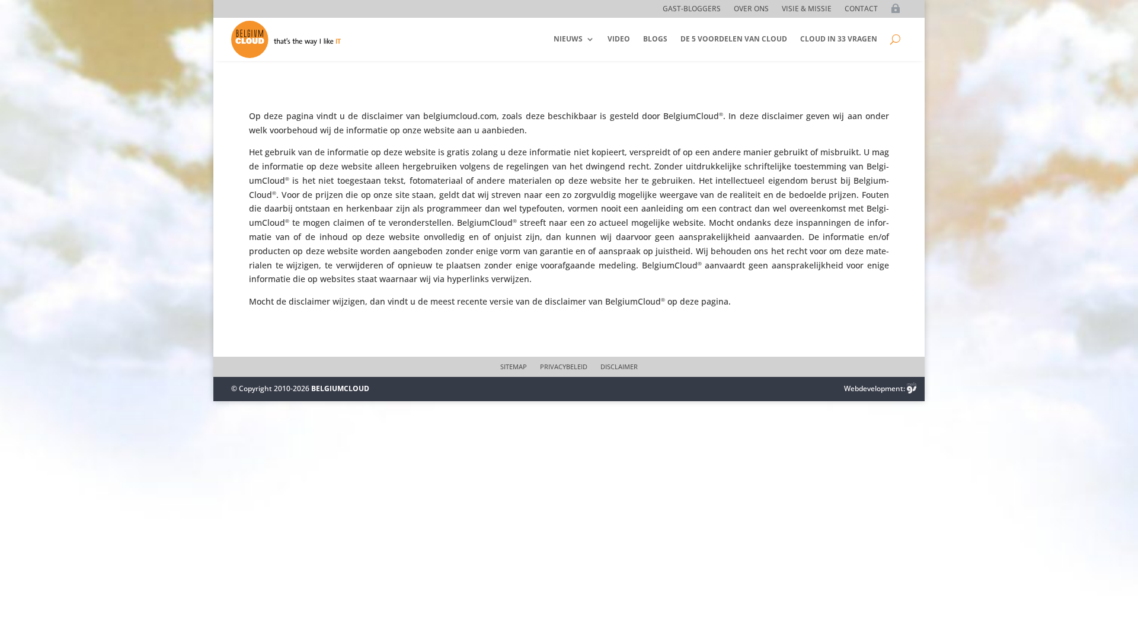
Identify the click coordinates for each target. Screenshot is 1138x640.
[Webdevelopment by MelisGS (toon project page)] (911, 388)
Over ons (751, 9)
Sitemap (513, 367)
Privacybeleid (563, 367)
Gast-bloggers (692, 9)
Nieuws (568, 39)
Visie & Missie (807, 9)
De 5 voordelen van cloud (733, 39)
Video (619, 39)
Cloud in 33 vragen (838, 39)
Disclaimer (619, 367)
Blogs (655, 39)
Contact (861, 9)
